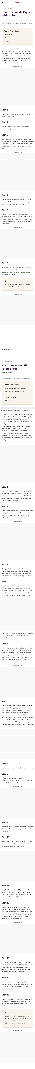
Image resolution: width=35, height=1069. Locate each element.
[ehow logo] (17, 2)
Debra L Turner (6, 19)
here (30, 25)
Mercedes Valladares (7, 372)
